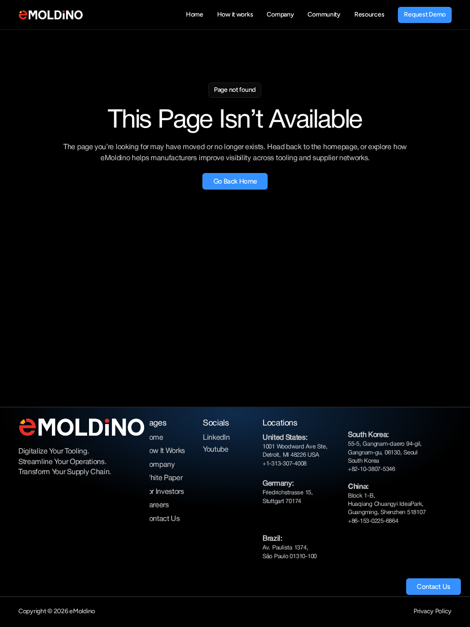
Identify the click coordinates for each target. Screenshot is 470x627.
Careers (156, 505)
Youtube (216, 450)
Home (153, 438)
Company (159, 465)
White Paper (163, 478)
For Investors (164, 492)
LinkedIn (216, 438)
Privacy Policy (433, 611)
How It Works (164, 451)
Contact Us (162, 519)
